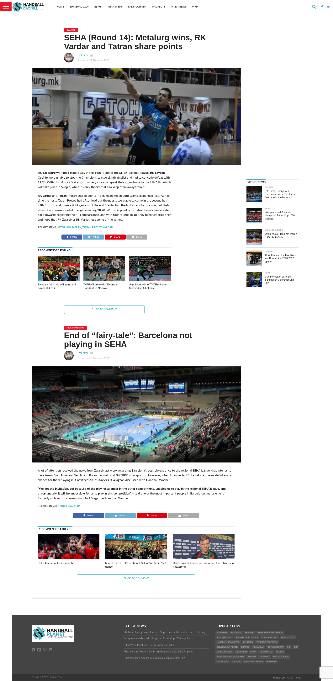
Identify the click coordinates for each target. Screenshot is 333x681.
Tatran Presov (92, 227)
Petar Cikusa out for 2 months (56, 563)
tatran (76, 227)
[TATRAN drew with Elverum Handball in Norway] (104, 279)
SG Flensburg (224, 652)
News (98, 6)
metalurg (64, 227)
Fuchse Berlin (269, 637)
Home (60, 6)
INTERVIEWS (179, 6)
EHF (296, 647)
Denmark (248, 642)
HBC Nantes (266, 652)
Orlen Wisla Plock (227, 647)
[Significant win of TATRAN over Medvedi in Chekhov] (150, 279)
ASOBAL (280, 652)
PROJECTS (159, 6)
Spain (253, 652)
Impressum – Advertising (286, 678)
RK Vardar (258, 647)
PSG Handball (224, 637)
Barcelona (65, 506)
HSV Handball (280, 657)
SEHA (77, 506)
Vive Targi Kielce (253, 661)
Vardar (108, 227)
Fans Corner (137, 6)
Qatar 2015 (222, 661)
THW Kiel (249, 632)
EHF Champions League (270, 632)
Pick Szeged (287, 637)
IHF (288, 647)
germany (265, 657)
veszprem (241, 652)
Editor (84, 55)
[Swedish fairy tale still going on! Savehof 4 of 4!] (59, 279)
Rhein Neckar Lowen (247, 637)
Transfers (115, 6)
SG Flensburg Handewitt (230, 657)
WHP (195, 6)
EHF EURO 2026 (79, 6)
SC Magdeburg (276, 647)
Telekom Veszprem (266, 642)
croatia (236, 661)
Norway (252, 657)
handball (236, 632)
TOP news (222, 632)
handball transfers (228, 642)
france (245, 647)
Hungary (271, 661)
